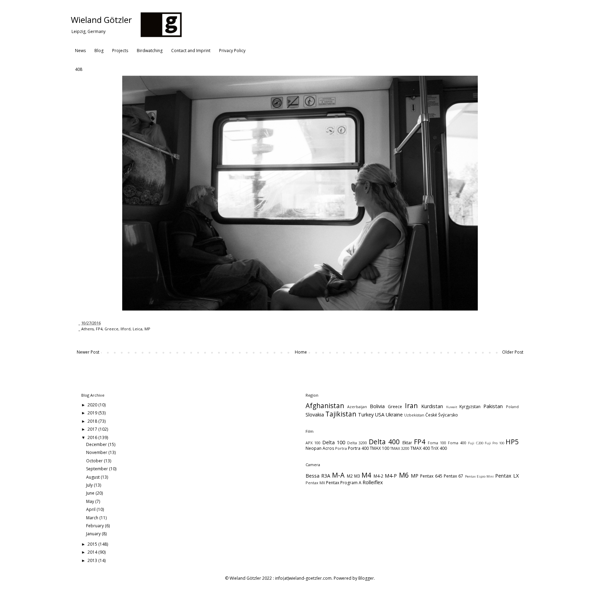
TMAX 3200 (399, 448)
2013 (93, 560)
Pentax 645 (431, 476)
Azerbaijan (357, 406)
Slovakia (315, 414)
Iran (411, 405)
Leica (137, 328)
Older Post (512, 352)
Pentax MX (315, 482)
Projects (120, 50)
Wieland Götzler (101, 19)
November (97, 452)
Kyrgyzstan (470, 407)
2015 (93, 544)
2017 (93, 429)
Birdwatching (149, 50)
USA (379, 414)
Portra (341, 448)
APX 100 (313, 442)
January (94, 534)
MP (147, 328)
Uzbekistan (414, 415)
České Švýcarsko (441, 415)
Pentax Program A (343, 483)
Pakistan (493, 406)
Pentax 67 (453, 476)
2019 (93, 413)
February (95, 526)
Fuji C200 (475, 443)
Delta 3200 (357, 442)
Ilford (125, 328)
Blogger (366, 578)
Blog (98, 50)
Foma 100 (437, 442)
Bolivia (377, 406)
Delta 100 (333, 442)
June (90, 493)
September (97, 469)
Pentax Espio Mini (479, 476)
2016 (93, 437)
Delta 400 (384, 441)
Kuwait (451, 407)
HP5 (512, 441)
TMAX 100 (379, 448)
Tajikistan (340, 414)
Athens (87, 328)
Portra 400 (358, 448)
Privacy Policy (232, 50)
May (90, 501)
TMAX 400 (420, 448)
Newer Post (88, 352)
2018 (93, 421)
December (97, 444)
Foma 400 (457, 442)
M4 (366, 475)
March (92, 518)
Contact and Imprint (190, 50)
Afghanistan (325, 405)
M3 (357, 476)
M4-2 (378, 476)
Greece (111, 328)
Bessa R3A (318, 475)
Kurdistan (432, 406)
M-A (338, 475)
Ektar (407, 443)
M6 (404, 475)
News (80, 50)
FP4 (99, 328)
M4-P (391, 475)
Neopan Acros (320, 448)
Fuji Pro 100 (494, 443)
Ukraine (394, 414)
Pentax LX (507, 475)
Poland (512, 406)
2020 (93, 405)
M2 (350, 476)
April (91, 509)
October (95, 461)
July (90, 485)
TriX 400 (439, 448)
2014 (93, 552)
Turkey (366, 414)
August (93, 477)
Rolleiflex (372, 482)
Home (301, 352)
